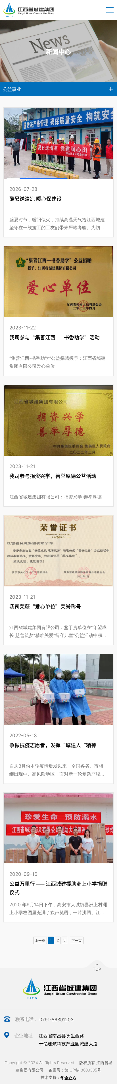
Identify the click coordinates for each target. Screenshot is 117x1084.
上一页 (40, 940)
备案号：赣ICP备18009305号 (75, 1070)
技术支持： (50, 1077)
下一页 (77, 940)
